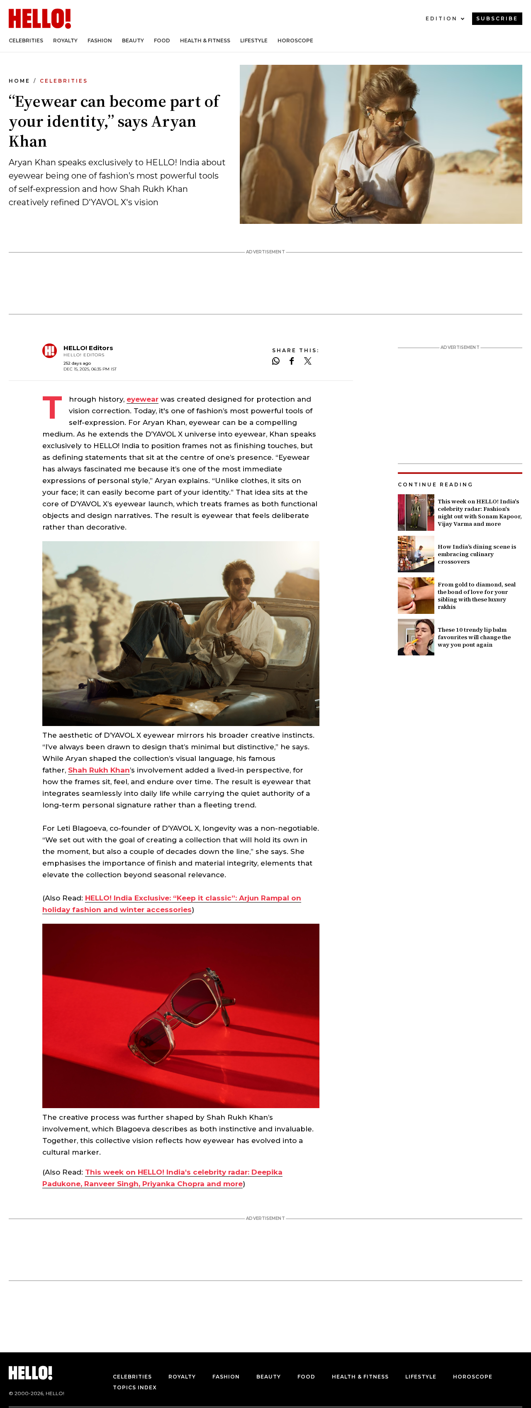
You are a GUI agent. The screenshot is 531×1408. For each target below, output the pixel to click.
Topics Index (135, 1387)
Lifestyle (254, 40)
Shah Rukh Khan (99, 770)
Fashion (100, 40)
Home (19, 81)
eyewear (142, 399)
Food (162, 40)
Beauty (133, 40)
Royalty (65, 40)
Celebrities (26, 40)
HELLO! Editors (88, 348)
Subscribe (497, 18)
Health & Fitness (205, 40)
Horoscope (295, 40)
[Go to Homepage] (40, 18)
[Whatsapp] (276, 362)
